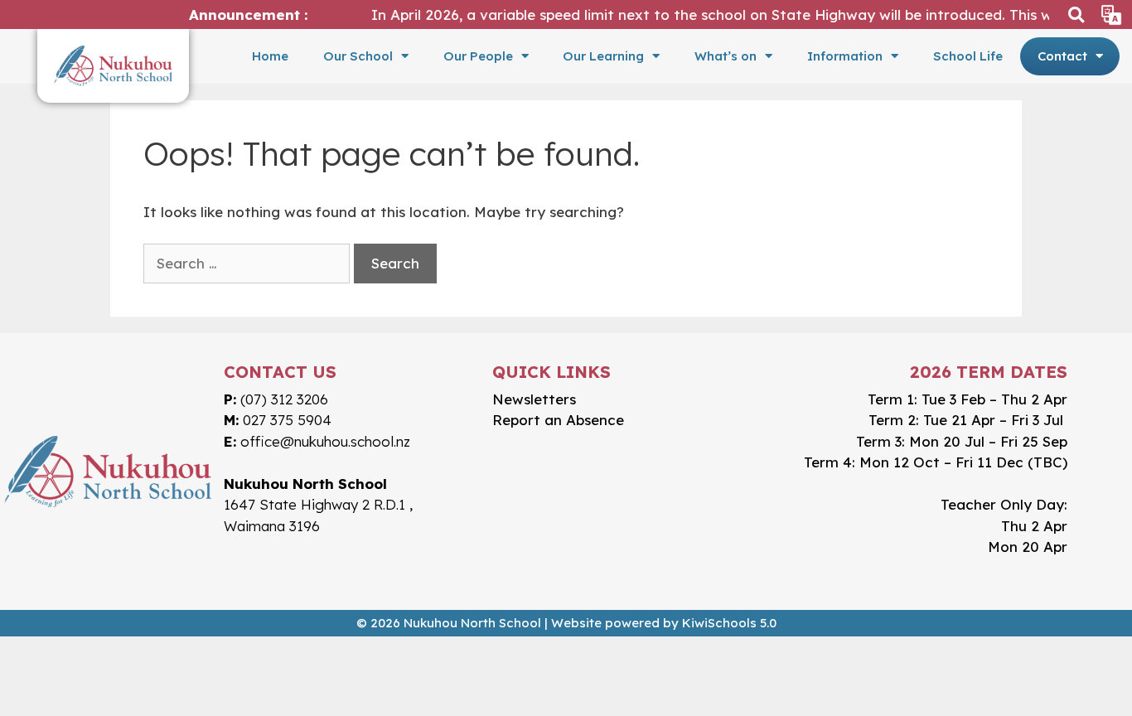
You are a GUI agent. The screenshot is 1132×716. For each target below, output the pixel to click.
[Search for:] (246, 263)
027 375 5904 (287, 419)
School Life (968, 56)
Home (270, 56)
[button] (1076, 14)
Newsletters (534, 399)
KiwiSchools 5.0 (729, 623)
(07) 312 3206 (284, 399)
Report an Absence (558, 419)
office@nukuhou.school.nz (325, 441)
